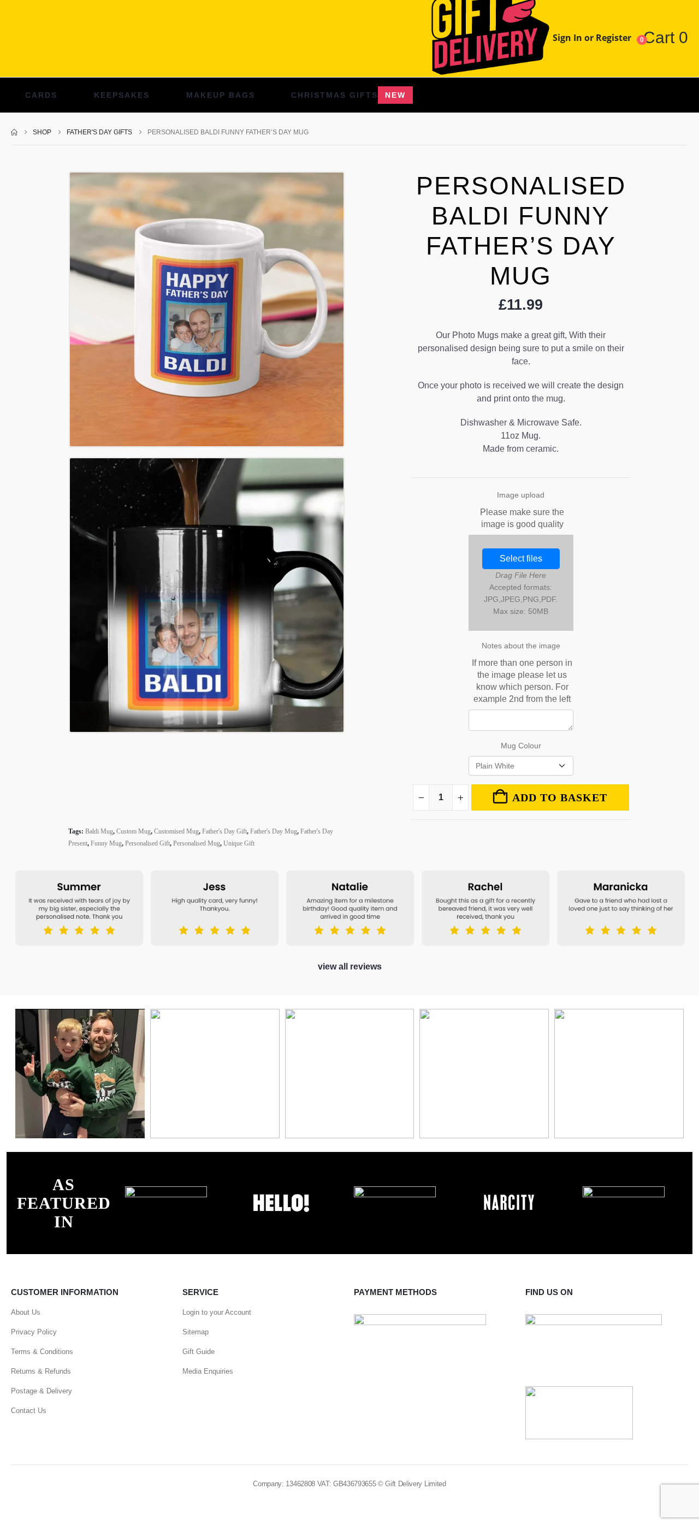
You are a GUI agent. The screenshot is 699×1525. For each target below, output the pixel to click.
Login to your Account (216, 1312)
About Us (25, 1312)
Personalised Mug (196, 843)
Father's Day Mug (273, 831)
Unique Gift (238, 843)
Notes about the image (522, 672)
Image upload (522, 509)
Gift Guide (198, 1351)
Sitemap (195, 1332)
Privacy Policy (34, 1332)
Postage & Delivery (41, 1391)
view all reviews (350, 966)
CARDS (41, 95)
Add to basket (559, 797)
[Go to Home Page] (14, 132)
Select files (521, 558)
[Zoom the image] (166, 1192)
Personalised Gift (147, 843)
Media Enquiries (207, 1371)
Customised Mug (176, 831)
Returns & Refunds (41, 1371)
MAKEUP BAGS (220, 95)
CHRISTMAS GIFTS (348, 95)
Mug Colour (521, 745)
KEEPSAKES (122, 95)
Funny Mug (106, 843)
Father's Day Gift (224, 831)
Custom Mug (133, 831)
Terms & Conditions (42, 1351)
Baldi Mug (99, 831)
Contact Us (28, 1410)
